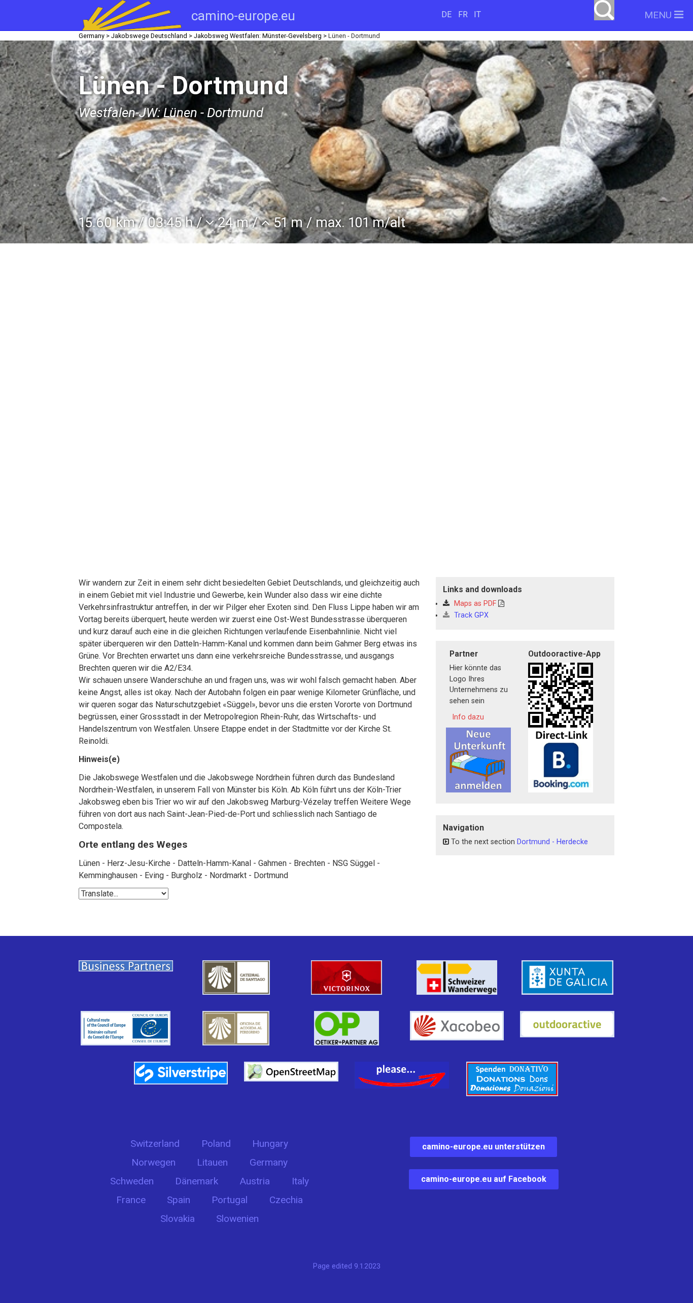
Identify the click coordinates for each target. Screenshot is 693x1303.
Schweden (132, 1181)
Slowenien (237, 1218)
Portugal (230, 1200)
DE (446, 14)
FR (463, 14)
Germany (269, 1162)
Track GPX (470, 615)
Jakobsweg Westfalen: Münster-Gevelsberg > (260, 36)
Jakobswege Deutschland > (151, 36)
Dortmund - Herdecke (552, 842)
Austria (254, 1181)
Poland (216, 1143)
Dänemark (196, 1181)
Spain (178, 1200)
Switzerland (155, 1143)
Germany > (94, 36)
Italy (300, 1181)
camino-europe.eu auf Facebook (483, 1179)
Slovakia (177, 1218)
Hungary (270, 1143)
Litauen (212, 1162)
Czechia (286, 1200)
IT (477, 14)
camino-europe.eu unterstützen (483, 1146)
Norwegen (153, 1162)
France (131, 1200)
